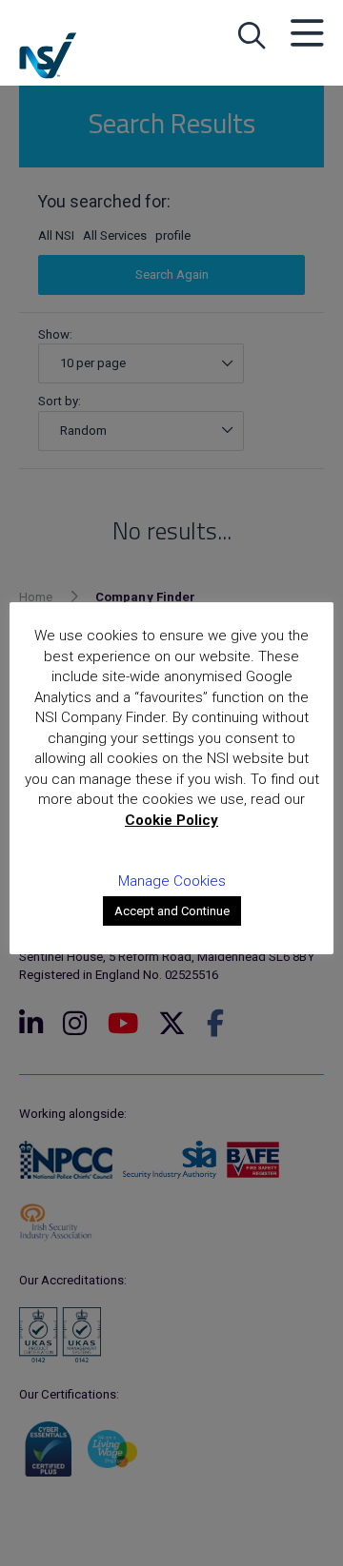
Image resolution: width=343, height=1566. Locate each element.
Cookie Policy (171, 820)
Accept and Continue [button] (172, 911)
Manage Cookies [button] (172, 881)
